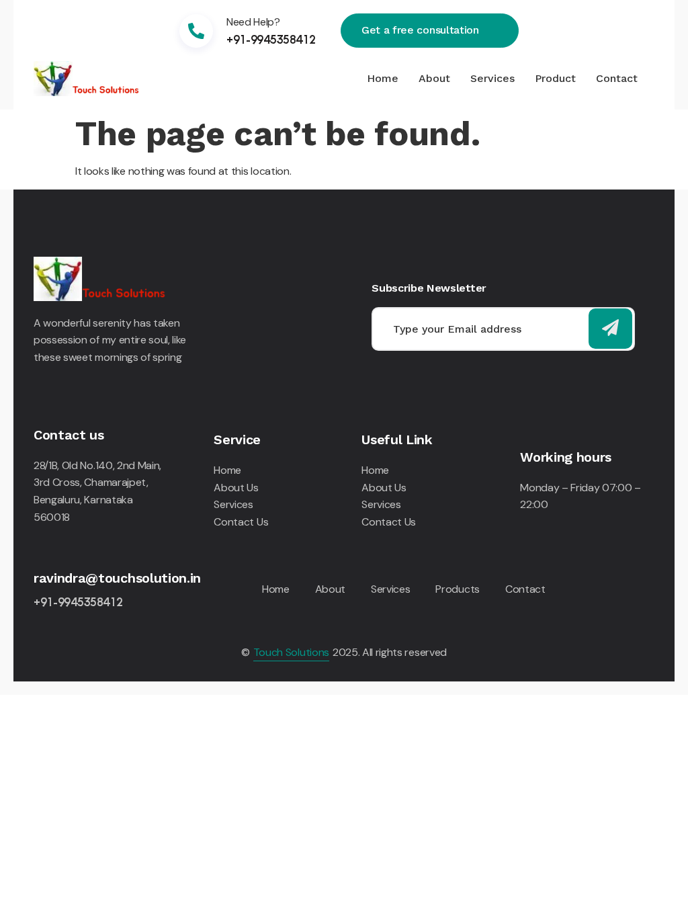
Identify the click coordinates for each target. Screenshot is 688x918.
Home (382, 78)
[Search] (610, 328)
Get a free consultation (420, 30)
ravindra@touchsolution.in (117, 578)
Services (492, 78)
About (434, 78)
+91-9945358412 (271, 39)
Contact (617, 78)
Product (555, 78)
